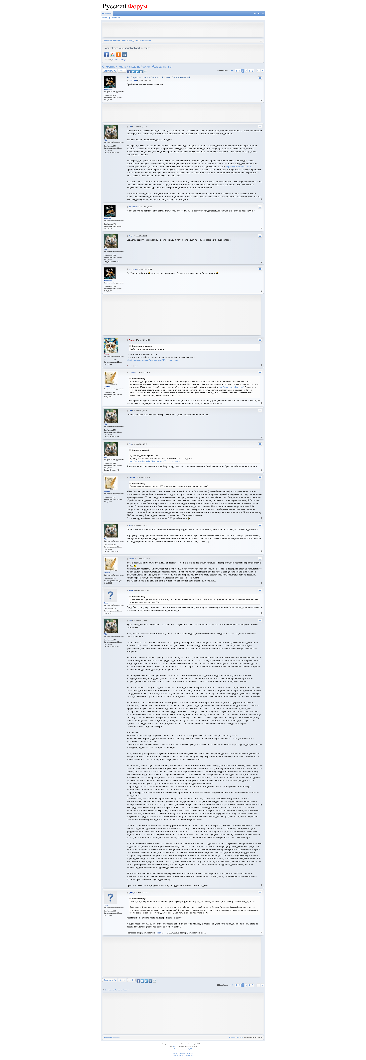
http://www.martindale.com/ (238, 166)
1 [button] (239, 70)
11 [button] (258, 70)
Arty (174, 1046)
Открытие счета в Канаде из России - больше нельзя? (138, 66)
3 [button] (246, 70)
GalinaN (107, 386)
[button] (231, 71)
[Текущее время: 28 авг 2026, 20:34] (261, 40)
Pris (105, 140)
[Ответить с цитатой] (260, 78)
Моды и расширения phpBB (183, 1053)
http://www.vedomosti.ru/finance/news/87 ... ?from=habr (153, 360)
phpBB (178, 1044)
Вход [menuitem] (259, 14)
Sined (106, 603)
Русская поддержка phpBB (183, 1049)
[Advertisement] (183, 29)
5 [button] (252, 70)
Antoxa (106, 354)
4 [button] (249, 70)
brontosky (108, 89)
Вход (105, 18)
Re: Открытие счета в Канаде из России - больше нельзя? (158, 77)
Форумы (108, 14)
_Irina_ (106, 905)
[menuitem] (254, 13)
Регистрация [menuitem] (263, 14)
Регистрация (115, 18)
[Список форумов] (124, 5)
